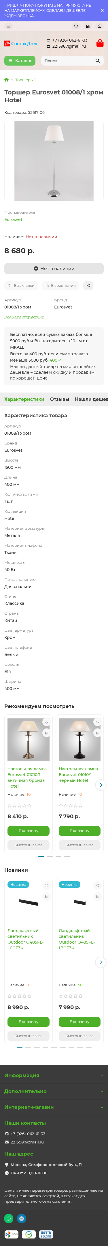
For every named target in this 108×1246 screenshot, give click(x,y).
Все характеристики (24, 317)
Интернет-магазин (29, 1107)
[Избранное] (76, 26)
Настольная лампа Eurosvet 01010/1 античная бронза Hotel (27, 777)
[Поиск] (97, 60)
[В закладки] (46, 721)
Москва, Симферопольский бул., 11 (46, 1164)
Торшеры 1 (25, 79)
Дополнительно (25, 1091)
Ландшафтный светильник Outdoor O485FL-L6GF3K (25, 939)
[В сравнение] (46, 732)
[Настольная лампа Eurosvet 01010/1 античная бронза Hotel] (28, 739)
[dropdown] (8, 26)
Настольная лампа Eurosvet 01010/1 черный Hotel (78, 774)
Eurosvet (13, 219)
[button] (7, 785)
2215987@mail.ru (69, 46)
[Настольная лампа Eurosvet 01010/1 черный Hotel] (80, 739)
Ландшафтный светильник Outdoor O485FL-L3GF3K (77, 939)
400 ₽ (55, 360)
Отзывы (59, 399)
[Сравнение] (88, 26)
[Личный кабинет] (99, 26)
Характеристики (24, 399)
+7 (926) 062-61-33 (70, 40)
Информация (21, 1075)
